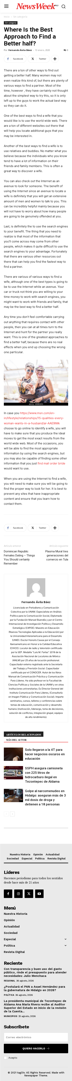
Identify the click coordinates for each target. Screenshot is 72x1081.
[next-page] (12, 814)
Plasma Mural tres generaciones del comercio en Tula (56, 555)
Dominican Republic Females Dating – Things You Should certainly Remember (19, 557)
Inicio (7, 16)
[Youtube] (39, 893)
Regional (9, 980)
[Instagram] (18, 893)
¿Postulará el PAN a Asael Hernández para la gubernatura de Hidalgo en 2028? (34, 988)
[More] (55, 59)
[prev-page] (6, 814)
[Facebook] (8, 893)
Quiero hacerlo (33, 1048)
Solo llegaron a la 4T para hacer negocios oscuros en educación (45, 754)
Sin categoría (20, 16)
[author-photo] (36, 596)
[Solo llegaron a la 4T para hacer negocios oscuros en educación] (13, 754)
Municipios (10, 1016)
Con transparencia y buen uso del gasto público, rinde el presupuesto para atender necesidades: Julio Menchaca (35, 972)
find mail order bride (51, 463)
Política (9, 995)
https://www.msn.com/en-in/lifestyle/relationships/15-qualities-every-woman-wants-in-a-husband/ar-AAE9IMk (34, 418)
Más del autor (16, 740)
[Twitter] (29, 893)
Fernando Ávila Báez (20, 50)
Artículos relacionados (23, 734)
